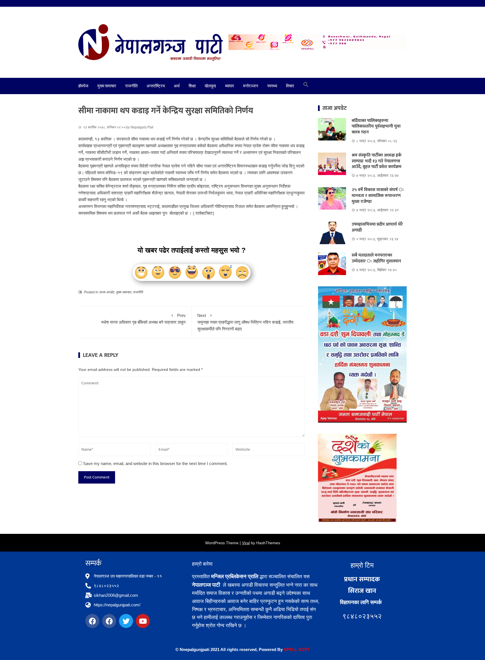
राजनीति (131, 86)
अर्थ (177, 86)
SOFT (303, 649)
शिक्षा (192, 86)
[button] (306, 86)
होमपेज (83, 86)
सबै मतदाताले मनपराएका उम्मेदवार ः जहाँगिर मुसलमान (376, 258)
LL (294, 649)
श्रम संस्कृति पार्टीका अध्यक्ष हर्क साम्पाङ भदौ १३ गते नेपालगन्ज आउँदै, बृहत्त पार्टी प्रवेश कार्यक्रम (376, 161)
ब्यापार (229, 86)
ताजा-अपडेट (106, 292)
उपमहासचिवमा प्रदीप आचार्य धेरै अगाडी (377, 227)
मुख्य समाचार (106, 86)
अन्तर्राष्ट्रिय (156, 86)
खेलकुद (210, 86)
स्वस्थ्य (272, 86)
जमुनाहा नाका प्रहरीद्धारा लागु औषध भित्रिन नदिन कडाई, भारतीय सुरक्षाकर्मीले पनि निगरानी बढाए (245, 322)
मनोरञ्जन (250, 86)
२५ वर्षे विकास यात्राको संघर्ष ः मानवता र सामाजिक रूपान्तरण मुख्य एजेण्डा (378, 195)
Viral (246, 543)
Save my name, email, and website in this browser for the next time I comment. (155, 463)
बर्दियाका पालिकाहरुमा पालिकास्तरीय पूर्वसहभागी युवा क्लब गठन (376, 126)
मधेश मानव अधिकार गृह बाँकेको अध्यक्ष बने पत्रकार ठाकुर (143, 319)
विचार (290, 86)
